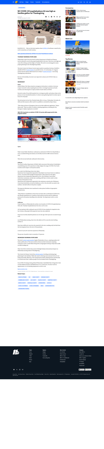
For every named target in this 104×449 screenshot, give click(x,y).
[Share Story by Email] (57, 17)
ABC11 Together (82, 357)
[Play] (77, 47)
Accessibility (81, 363)
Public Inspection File (60, 374)
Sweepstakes (62, 361)
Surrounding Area (45, 2)
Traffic (30, 355)
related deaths (30, 70)
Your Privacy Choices (21, 374)
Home (30, 352)
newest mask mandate (28, 240)
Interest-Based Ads (53, 374)
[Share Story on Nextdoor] (54, 17)
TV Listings (81, 361)
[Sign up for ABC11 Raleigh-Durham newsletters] (22, 369)
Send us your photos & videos (85, 355)
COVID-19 (45, 48)
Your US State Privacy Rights (39, 374)
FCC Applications (67, 374)
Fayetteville (38, 2)
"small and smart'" (47, 71)
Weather (31, 353)
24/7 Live (22, 2)
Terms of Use (46, 374)
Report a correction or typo (22, 269)
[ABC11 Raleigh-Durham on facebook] (14, 369)
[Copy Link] (60, 17)
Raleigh (27, 2)
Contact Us (81, 353)
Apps (30, 361)
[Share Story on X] (49, 17)
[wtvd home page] (16, 352)
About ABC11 (82, 352)
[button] (13, 2)
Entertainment (63, 359)
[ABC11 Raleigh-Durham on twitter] (17, 369)
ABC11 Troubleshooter (64, 357)
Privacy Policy (15, 374)
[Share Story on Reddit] (51, 17)
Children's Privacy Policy (30, 374)
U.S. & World (62, 352)
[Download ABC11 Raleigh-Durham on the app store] (81, 370)
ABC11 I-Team (63, 355)
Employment (81, 365)
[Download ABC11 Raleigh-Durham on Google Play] (88, 370)
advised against (39, 254)
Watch (30, 357)
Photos (30, 359)
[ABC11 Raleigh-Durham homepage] (16, 2)
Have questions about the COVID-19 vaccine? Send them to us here (35, 53)
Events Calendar (82, 359)
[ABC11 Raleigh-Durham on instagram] (20, 369)
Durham (32, 2)
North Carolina (63, 353)
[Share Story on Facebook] (46, 17)
